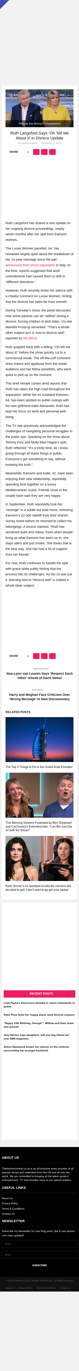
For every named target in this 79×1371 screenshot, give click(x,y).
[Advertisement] (39, 39)
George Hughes (29, 143)
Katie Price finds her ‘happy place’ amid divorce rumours (39, 1014)
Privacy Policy (10, 1203)
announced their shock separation (30, 265)
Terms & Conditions (13, 1208)
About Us (7, 1198)
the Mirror (30, 338)
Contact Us (8, 1213)
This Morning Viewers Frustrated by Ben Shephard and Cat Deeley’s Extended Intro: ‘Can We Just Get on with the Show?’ (39, 826)
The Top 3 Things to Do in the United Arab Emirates (39, 767)
